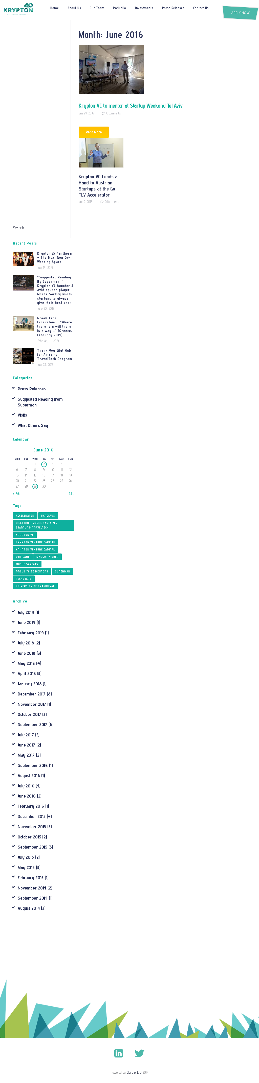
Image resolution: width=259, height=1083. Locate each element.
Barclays (48, 515)
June (26, 622)
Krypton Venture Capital (35, 549)
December (32, 693)
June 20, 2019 (46, 308)
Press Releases (32, 388)
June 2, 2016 (85, 202)
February (31, 632)
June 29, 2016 (86, 113)
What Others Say (33, 425)
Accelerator (25, 515)
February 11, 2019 (48, 341)
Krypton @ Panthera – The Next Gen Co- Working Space (54, 257)
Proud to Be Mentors (32, 571)
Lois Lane (23, 557)
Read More (94, 132)
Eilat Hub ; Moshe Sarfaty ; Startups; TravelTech (36, 525)
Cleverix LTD (134, 1072)
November (32, 704)
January (29, 683)
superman (62, 571)
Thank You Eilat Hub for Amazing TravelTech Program (54, 354)
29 (35, 486)
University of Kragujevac (35, 586)
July (26, 612)
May (26, 663)
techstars (24, 579)
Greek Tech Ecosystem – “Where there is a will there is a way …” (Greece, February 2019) (54, 326)
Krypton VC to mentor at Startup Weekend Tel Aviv (131, 105)
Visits (22, 415)
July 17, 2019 (45, 268)
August (29, 775)
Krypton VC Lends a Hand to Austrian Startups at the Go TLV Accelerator (98, 186)
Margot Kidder (47, 557)
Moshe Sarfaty (27, 564)
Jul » (72, 494)
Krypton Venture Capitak (35, 542)
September (32, 724)
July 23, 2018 (46, 365)
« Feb (16, 494)
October (29, 714)
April (27, 673)
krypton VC (25, 535)
